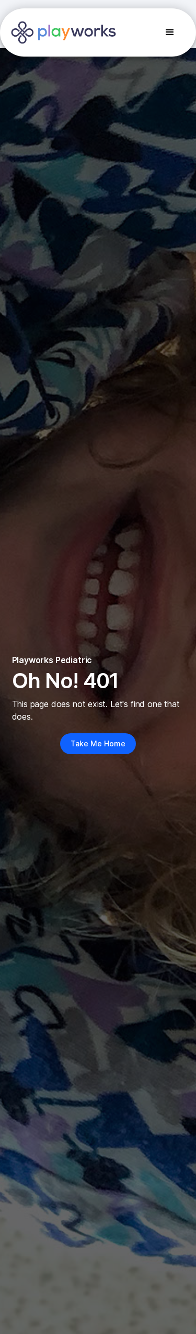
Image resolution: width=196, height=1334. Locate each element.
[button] (170, 32)
